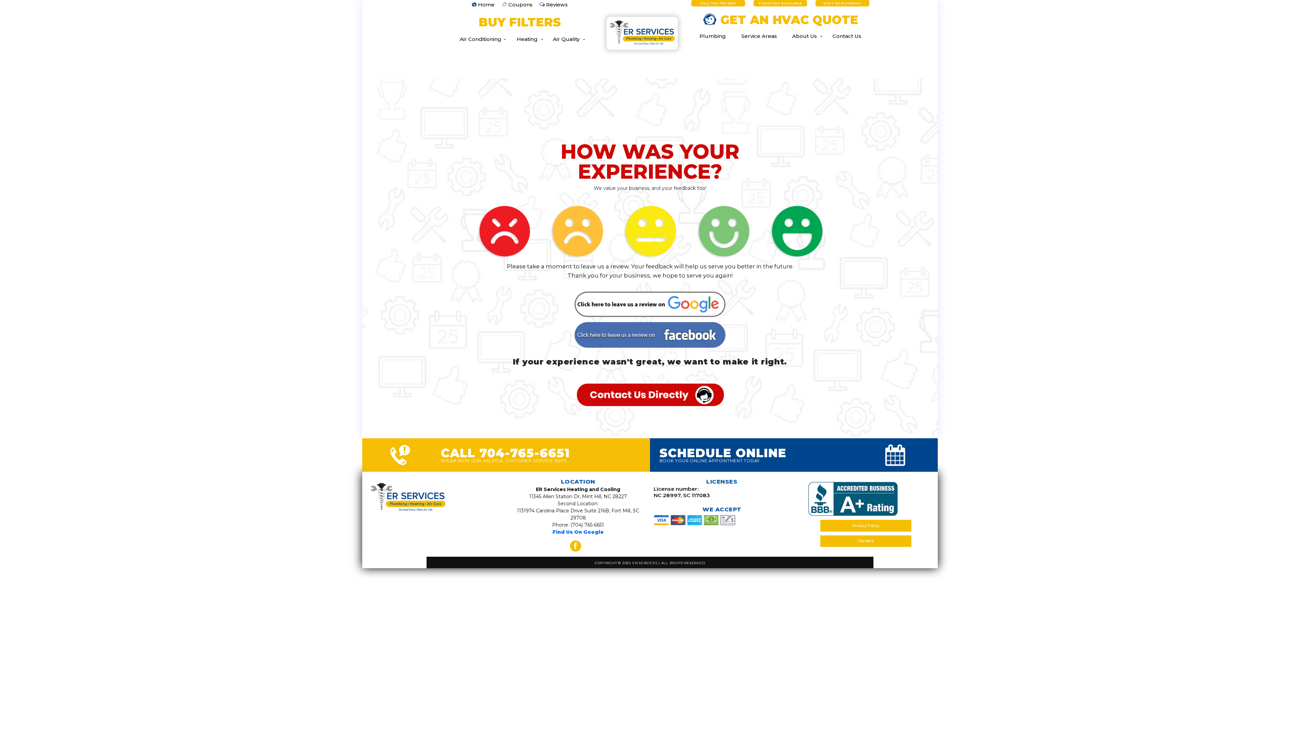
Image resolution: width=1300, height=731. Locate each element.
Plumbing (712, 36)
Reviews (556, 4)
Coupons (520, 4)
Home (486, 4)
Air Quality (566, 39)
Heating (527, 39)
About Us (804, 36)
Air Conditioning (480, 39)
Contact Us (846, 36)
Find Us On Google (578, 532)
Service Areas (759, 36)
